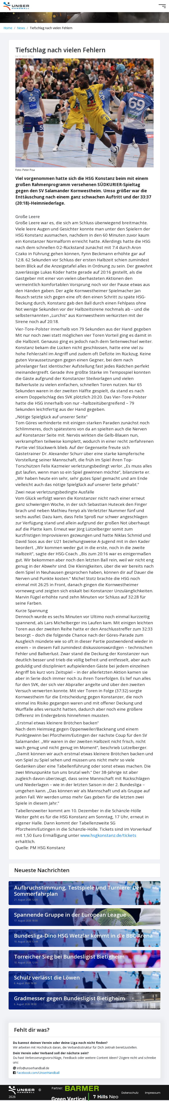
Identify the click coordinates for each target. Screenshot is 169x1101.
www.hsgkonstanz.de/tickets (108, 835)
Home (8, 28)
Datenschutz (129, 1093)
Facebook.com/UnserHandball (38, 1073)
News (21, 28)
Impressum (152, 1093)
